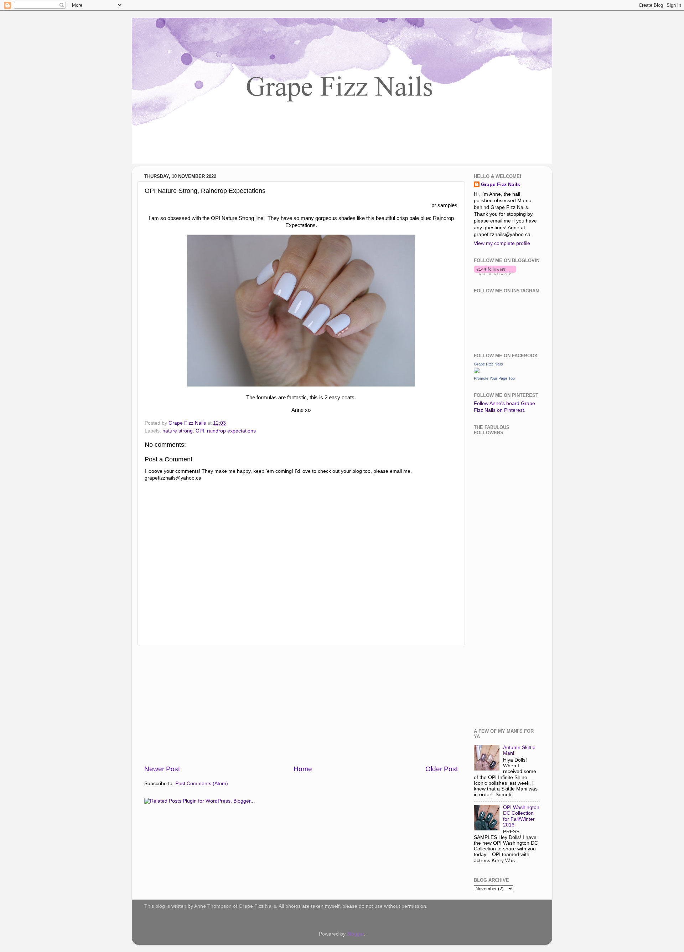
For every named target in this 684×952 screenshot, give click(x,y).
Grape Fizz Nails (500, 184)
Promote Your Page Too (494, 378)
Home (303, 769)
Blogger (355, 934)
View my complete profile (502, 243)
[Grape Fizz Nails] (477, 371)
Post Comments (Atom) (201, 783)
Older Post (441, 769)
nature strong (177, 431)
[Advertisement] (301, 705)
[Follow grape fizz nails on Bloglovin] (495, 273)
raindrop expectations (231, 431)
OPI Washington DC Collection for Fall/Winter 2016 (521, 816)
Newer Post (162, 769)
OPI (200, 431)
